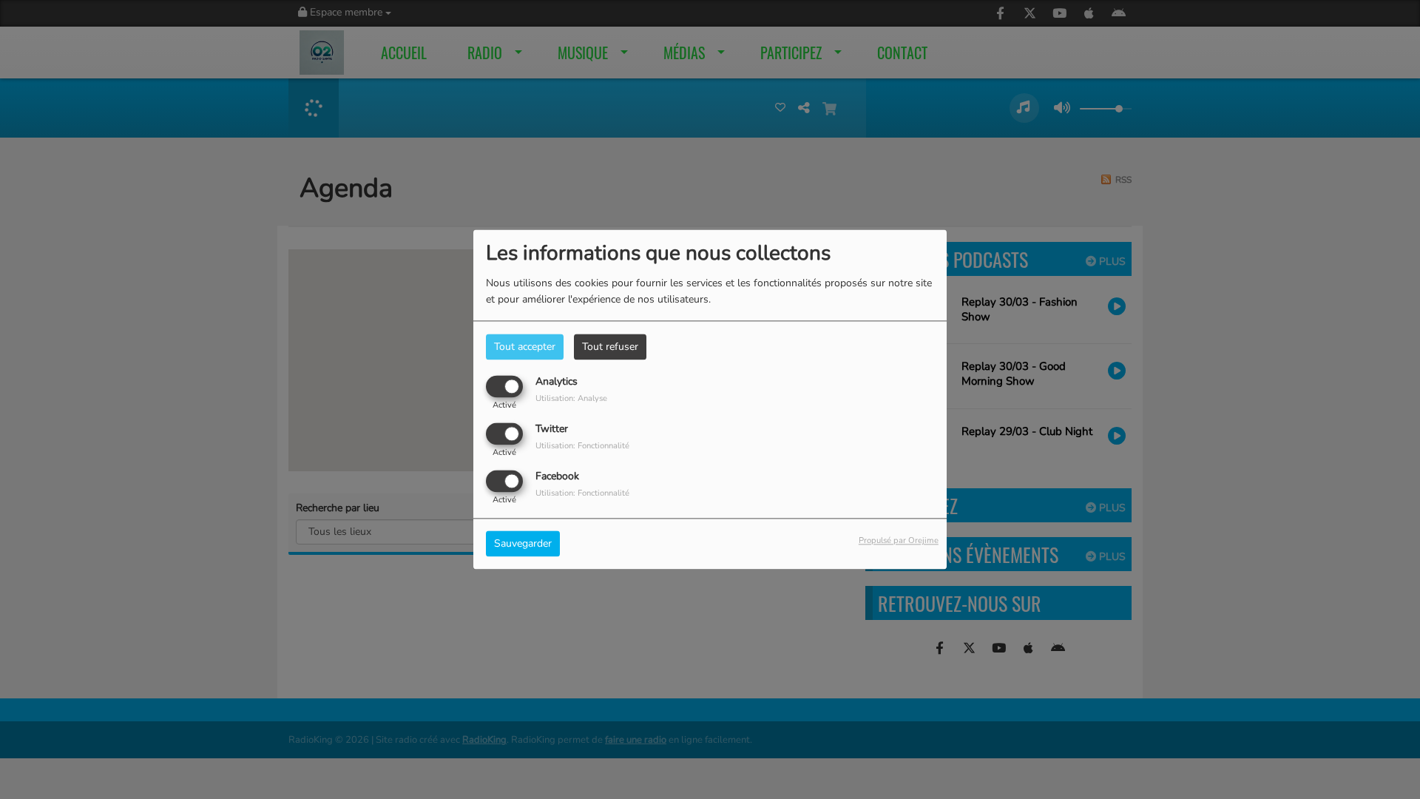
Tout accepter (524, 347)
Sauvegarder (523, 544)
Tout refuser (610, 347)
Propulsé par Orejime (899, 541)
